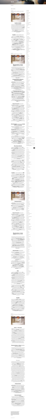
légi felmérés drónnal (28, 224)
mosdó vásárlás (19, 34)
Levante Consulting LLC (28, 229)
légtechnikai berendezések (28, 226)
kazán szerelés (27, 206)
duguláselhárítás (27, 36)
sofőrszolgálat (27, 118)
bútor (26, 29)
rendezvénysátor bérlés (28, 114)
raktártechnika (27, 113)
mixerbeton (27, 237)
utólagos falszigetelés (28, 131)
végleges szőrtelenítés (28, 132)
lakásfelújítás (27, 221)
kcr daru (27, 207)
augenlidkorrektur (27, 15)
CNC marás (27, 31)
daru (26, 35)
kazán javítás (27, 205)
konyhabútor (27, 217)
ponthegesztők (27, 111)
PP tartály (27, 112)
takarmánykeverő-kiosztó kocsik (29, 126)
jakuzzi (20, 345)
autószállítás (27, 20)
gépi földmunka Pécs (28, 51)
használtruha (27, 55)
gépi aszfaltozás (27, 49)
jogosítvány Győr (27, 201)
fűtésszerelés (27, 47)
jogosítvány (27, 200)
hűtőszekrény (21, 250)
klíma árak (18, 363)
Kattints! (11, 412)
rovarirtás (27, 115)
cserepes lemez (27, 32)
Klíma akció (18, 360)
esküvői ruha (27, 42)
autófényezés (27, 16)
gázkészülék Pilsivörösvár (28, 48)
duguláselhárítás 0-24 (28, 37)
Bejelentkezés (12, 5)
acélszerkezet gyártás (28, 12)
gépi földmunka (27, 50)
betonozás (27, 25)
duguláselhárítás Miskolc (28, 38)
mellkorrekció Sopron (28, 236)
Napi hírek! (17, 414)
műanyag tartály (27, 239)
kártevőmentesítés (28, 204)
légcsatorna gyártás (28, 223)
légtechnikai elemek (28, 227)
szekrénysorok (27, 122)
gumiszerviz (27, 54)
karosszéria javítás (28, 203)
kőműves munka (27, 214)
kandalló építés (27, 202)
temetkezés (27, 127)
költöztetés (27, 211)
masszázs (27, 233)
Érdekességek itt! (12, 414)
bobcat (27, 26)
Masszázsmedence (16, 64)
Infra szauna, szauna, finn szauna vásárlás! (17, 190)
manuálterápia (27, 232)
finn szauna (27, 43)
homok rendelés (27, 197)
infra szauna (21, 103)
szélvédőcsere (27, 123)
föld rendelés (27, 44)
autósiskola (27, 19)
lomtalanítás (27, 231)
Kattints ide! (15, 414)
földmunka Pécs (27, 45)
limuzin (27, 230)
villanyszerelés (27, 134)
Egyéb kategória (27, 40)
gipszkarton (27, 52)
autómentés (27, 17)
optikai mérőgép (27, 109)
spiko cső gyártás (27, 119)
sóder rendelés (27, 117)
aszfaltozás (27, 14)
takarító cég (27, 125)
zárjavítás (27, 135)
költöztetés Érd (27, 212)
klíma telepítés (27, 210)
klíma (26, 209)
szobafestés (27, 124)
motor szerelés (27, 238)
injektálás (27, 199)
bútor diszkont (27, 30)
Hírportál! (18, 412)
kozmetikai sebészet (28, 219)
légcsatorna (27, 222)
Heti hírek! (13, 412)
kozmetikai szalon (27, 220)
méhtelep (27, 235)
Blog (12, 1)
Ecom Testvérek (27, 39)
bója (26, 28)
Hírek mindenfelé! (15, 412)
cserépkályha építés (28, 33)
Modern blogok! (18, 411)
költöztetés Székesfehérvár (28, 213)
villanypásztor (27, 133)
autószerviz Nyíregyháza (28, 22)
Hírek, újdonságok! (12, 411)
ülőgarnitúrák (27, 130)
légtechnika (27, 225)
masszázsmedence (28, 234)
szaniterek (27, 120)
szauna (27, 121)
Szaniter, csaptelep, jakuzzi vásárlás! (16, 53)
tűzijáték (27, 129)
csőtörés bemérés (27, 34)
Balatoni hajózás (27, 23)
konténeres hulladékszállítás (28, 216)
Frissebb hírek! (15, 411)
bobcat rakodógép (27, 27)
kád (22, 34)
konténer (27, 215)
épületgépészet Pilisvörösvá (28, 41)
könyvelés (27, 218)
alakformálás (27, 13)
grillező (27, 53)
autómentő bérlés (27, 18)
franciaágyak (27, 46)
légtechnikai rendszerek (28, 228)
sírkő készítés (27, 116)
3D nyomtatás (27, 11)
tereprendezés (27, 128)
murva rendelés (27, 240)
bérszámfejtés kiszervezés (28, 24)
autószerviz (27, 21)
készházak (27, 208)
